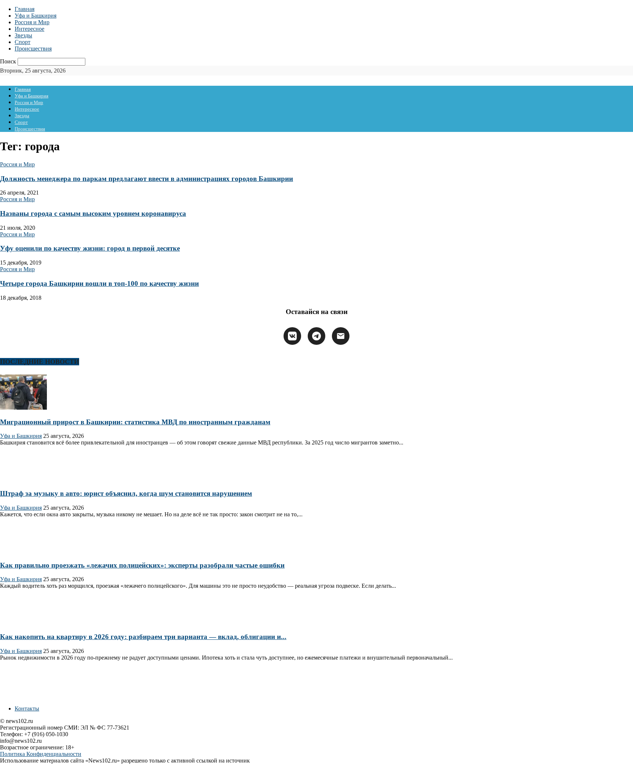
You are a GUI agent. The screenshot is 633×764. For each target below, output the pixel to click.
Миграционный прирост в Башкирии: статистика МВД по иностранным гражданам (135, 422)
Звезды (23, 35)
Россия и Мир (32, 22)
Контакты (27, 708)
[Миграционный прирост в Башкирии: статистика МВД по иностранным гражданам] (23, 408)
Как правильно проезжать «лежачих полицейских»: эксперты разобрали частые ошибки (142, 565)
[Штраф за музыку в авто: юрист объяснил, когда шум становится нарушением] (23, 479)
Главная (24, 9)
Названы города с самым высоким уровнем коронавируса (93, 213)
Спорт (22, 42)
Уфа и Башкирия (35, 15)
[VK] (292, 336)
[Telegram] (316, 336)
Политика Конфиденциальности (40, 754)
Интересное (29, 29)
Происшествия (33, 48)
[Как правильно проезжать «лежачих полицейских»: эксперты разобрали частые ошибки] (23, 551)
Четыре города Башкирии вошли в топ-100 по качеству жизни (99, 283)
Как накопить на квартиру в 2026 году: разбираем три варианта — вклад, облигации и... (143, 637)
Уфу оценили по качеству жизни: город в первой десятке (90, 248)
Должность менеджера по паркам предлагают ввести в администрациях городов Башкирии (146, 178)
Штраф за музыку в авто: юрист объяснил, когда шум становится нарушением (126, 493)
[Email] (340, 336)
